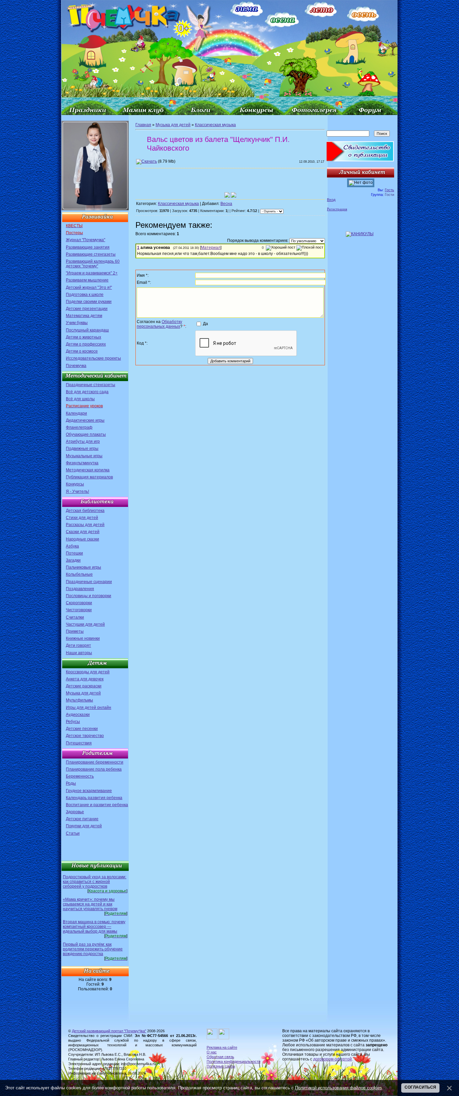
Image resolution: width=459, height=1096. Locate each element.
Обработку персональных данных (159, 324)
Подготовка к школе (84, 294)
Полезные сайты (221, 1066)
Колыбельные (79, 574)
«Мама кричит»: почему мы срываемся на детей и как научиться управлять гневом (90, 904)
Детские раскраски (83, 686)
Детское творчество (85, 735)
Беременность (80, 776)
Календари (76, 413)
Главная (143, 124)
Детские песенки (82, 728)
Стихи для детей (82, 517)
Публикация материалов (89, 477)
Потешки (74, 553)
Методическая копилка (88, 470)
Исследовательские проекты (93, 358)
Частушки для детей (85, 624)
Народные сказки (82, 539)
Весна (226, 203)
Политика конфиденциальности (233, 1061)
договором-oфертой (332, 1059)
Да (205, 323)
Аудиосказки (78, 714)
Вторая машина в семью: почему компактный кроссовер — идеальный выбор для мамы (94, 927)
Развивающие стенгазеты (91, 254)
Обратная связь (220, 1057)
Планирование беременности (94, 762)
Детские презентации (87, 308)
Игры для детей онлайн (88, 707)
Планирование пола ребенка (94, 769)
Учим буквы (77, 322)
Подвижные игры (82, 448)
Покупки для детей (84, 826)
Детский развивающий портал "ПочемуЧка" (109, 1031)
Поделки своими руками (89, 301)
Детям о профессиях (86, 344)
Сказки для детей (82, 531)
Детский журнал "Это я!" (89, 287)
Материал (210, 247)
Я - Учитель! (77, 491)
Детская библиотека (85, 510)
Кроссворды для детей (88, 672)
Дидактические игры (85, 420)
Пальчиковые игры (83, 567)
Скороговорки (79, 603)
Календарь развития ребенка (94, 797)
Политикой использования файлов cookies (338, 1087)
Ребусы (73, 721)
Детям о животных (83, 337)
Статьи (73, 833)
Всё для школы (80, 399)
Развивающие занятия (88, 247)
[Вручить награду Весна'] (233, 195)
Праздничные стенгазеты (90, 384)
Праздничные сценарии (89, 581)
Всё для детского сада (87, 391)
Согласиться (420, 1087)
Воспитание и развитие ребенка (97, 804)
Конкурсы (75, 484)
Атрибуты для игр (83, 441)
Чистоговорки (79, 610)
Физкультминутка (82, 463)
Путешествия (79, 743)
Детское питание (82, 819)
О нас (212, 1052)
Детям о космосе (82, 351)
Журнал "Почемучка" (85, 240)
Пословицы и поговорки (88, 595)
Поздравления (80, 588)
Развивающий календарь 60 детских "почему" (93, 263)
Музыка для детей (83, 693)
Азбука (72, 546)
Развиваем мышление (87, 280)
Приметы (75, 631)
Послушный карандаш (87, 330)
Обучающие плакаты (86, 434)
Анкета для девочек (84, 679)
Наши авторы (79, 652)
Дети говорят (78, 645)
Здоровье (75, 812)
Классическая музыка (215, 124)
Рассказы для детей (85, 524)
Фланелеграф (79, 427)
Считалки (75, 617)
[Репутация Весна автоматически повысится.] (227, 195)
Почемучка (76, 365)
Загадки (73, 560)
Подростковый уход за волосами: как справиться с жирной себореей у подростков (94, 882)
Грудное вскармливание (89, 790)
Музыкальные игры (84, 456)
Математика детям (84, 315)
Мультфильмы (79, 700)
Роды (71, 783)
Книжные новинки (83, 638)
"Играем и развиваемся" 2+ (92, 273)
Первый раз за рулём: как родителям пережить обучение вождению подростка (93, 949)
